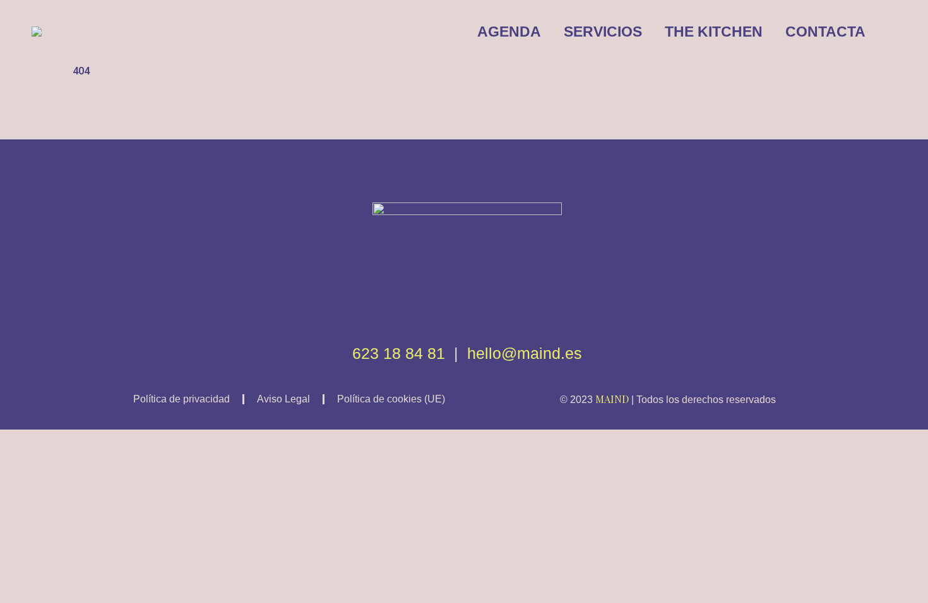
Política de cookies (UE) (391, 399)
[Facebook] (444, 308)
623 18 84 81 (398, 353)
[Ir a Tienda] (909, 584)
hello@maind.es (524, 353)
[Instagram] (490, 308)
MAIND (612, 399)
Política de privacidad (181, 399)
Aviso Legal (283, 399)
